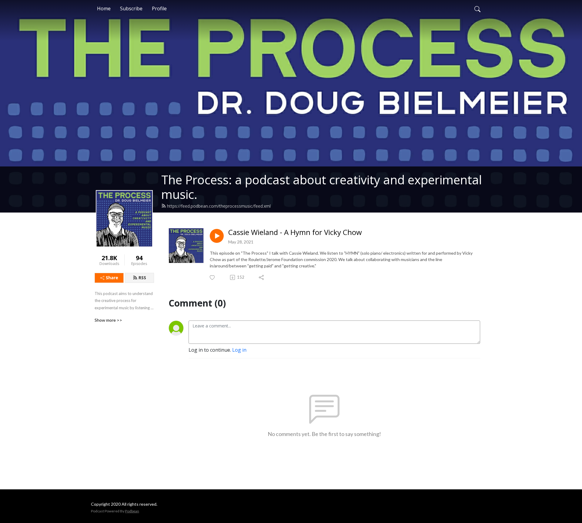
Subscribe (131, 8)
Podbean (132, 511)
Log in (239, 350)
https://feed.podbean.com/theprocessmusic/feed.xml (219, 206)
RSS (142, 277)
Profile (159, 8)
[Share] (261, 277)
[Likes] (212, 277)
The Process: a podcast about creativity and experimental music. (321, 187)
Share (112, 277)
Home (104, 8)
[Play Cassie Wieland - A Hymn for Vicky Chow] (217, 236)
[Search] (477, 8)
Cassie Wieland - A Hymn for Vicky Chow (295, 232)
